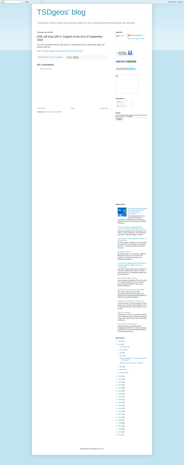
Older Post (104, 108)
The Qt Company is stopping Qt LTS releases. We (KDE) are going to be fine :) (132, 228)
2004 (120, 435)
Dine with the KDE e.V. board (127, 278)
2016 (120, 400)
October (123, 350)
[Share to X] (72, 57)
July (121, 353)
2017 (120, 397)
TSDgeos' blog (61, 12)
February (123, 372)
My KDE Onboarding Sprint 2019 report (131, 290)
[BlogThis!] (70, 57)
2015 (120, 403)
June (122, 355)
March (122, 369)
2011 (120, 414)
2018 (120, 394)
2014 (120, 405)
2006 (120, 429)
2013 (120, 408)
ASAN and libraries (124, 312)
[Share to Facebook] (75, 57)
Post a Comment (45, 69)
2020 (120, 388)
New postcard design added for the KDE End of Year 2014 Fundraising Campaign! (137, 211)
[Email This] (68, 57)
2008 (120, 423)
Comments (122, 106)
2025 (120, 344)
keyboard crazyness (124, 252)
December (123, 347)
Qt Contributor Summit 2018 (127, 324)
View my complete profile (136, 39)
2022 (120, 382)
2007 (120, 426)
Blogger (101, 449)
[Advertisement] (72, 88)
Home (73, 108)
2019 (120, 391)
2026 (120, 341)
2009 (120, 420)
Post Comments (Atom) (54, 112)
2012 (120, 411)
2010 (120, 417)
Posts (121, 102)
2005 (120, 432)
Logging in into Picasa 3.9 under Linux (131, 301)
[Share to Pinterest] (77, 57)
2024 (120, 376)
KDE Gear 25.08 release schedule (131, 363)
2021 (120, 385)
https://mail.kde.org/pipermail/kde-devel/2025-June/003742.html (60, 51)
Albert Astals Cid (136, 35)
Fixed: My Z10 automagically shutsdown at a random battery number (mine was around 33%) (132, 265)
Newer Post (41, 108)
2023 (120, 379)
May (121, 367)
